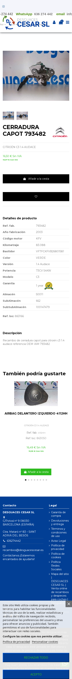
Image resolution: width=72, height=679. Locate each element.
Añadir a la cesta (38, 178)
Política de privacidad (58, 547)
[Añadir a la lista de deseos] (36, 196)
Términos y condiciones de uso (58, 532)
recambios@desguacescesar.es (23, 550)
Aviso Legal (58, 540)
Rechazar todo (36, 657)
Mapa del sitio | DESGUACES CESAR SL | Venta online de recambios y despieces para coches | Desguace (60, 588)
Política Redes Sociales (56, 565)
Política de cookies (58, 555)
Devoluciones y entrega (60, 522)
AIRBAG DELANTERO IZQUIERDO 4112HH (36, 413)
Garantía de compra (58, 514)
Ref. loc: (8, 316)
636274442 (14, 540)
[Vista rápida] (66, 389)
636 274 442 (43, 14)
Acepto (36, 674)
